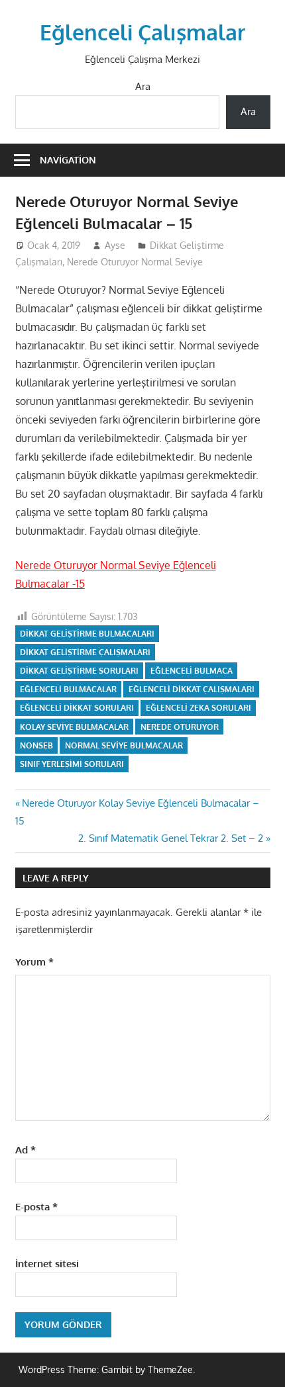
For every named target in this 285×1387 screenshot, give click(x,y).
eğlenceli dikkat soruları (77, 708)
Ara (142, 86)
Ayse (115, 245)
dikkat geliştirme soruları (79, 671)
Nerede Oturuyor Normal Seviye (135, 261)
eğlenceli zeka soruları (198, 708)
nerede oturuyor (180, 727)
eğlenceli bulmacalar (68, 689)
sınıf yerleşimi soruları (72, 764)
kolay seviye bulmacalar (74, 727)
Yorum (34, 962)
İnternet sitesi (47, 1263)
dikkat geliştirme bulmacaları (87, 634)
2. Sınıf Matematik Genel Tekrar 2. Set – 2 (170, 838)
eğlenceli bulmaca (191, 671)
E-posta (36, 1206)
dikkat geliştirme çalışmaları (85, 652)
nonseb (36, 745)
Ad (25, 1149)
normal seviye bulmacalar (124, 745)
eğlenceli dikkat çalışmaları (192, 689)
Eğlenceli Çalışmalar (142, 32)
